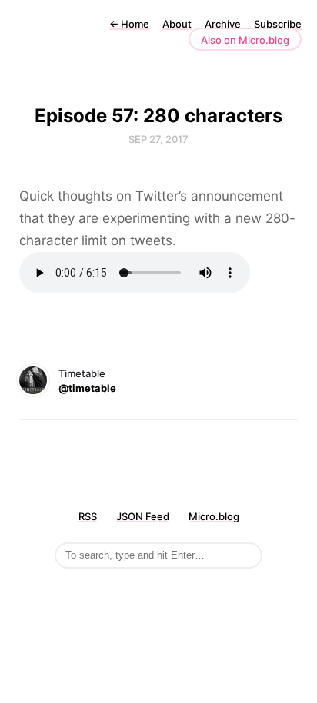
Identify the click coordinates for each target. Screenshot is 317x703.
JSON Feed (142, 516)
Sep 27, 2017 (158, 139)
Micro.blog (214, 516)
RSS (87, 516)
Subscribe (278, 24)
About (177, 24)
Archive (223, 24)
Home (129, 24)
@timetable (87, 388)
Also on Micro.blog (245, 40)
